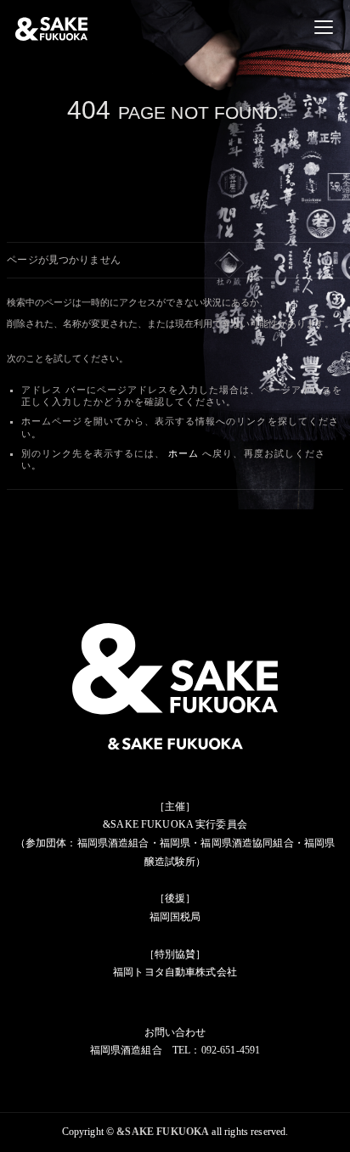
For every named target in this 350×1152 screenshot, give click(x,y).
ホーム (183, 453)
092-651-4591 (231, 1050)
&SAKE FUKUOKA (162, 1132)
